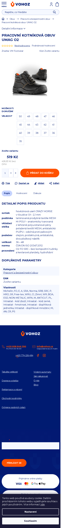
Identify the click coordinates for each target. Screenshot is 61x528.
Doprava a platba (10, 380)
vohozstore (44, 355)
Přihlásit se (14, 463)
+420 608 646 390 (16, 346)
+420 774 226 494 (24, 355)
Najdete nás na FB (38, 355)
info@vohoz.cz (45, 346)
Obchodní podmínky (12, 398)
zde (42, 504)
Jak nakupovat (41, 376)
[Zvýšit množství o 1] (15, 173)
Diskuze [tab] (37, 193)
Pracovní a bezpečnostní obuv (20, 272)
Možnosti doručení (8, 110)
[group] (30, 77)
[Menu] (4, 4)
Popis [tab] (7, 193)
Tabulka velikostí (10, 372)
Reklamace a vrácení (12, 389)
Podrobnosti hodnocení (43, 45)
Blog (36, 385)
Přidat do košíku (41, 173)
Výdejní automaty (42, 372)
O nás (36, 380)
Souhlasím (30, 521)
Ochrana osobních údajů (13, 407)
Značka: (12, 51)
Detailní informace (12, 28)
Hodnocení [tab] (21, 193)
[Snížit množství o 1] (11, 173)
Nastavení (31, 511)
